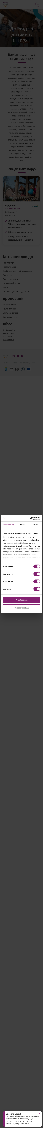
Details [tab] (22, 525)
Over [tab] (35, 525)
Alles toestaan (21, 600)
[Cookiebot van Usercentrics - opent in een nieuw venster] (30, 518)
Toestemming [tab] (8, 525)
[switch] (36, 574)
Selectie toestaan (21, 608)
